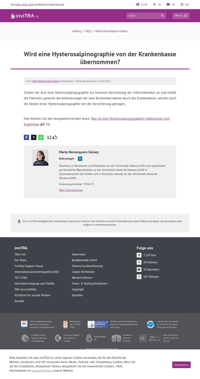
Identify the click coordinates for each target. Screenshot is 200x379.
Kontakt (19, 301)
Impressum (78, 254)
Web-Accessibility (25, 289)
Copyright (78, 289)
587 (187, 4)
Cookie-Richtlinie (42, 370)
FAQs (88, 31)
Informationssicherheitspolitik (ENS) (37, 271)
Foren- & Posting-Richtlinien (89, 283)
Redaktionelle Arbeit (84, 260)
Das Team (20, 260)
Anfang (76, 31)
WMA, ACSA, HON (24, 4)
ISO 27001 (21, 277)
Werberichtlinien (82, 277)
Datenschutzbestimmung (87, 265)
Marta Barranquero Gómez (111, 31)
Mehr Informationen (71, 190)
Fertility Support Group (29, 265)
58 (159, 4)
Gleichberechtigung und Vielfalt (34, 283)
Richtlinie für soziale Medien (32, 295)
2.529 (143, 4)
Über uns (20, 254)
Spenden (77, 295)
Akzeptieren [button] (181, 365)
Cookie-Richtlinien (83, 271)
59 (173, 4)
